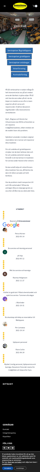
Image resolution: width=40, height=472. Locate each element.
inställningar (7, 464)
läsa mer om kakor (15, 462)
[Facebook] (4, 448)
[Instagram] (12, 448)
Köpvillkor (7, 436)
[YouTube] (8, 448)
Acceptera (7, 468)
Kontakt (6, 429)
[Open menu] (5, 6)
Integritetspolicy (9, 433)
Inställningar (20, 468)
